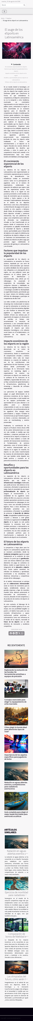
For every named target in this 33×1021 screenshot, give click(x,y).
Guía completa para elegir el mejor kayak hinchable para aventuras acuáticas (16, 814)
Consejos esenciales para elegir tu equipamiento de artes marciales (15, 701)
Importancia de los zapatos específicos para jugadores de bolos (15, 757)
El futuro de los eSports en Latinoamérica (16, 82)
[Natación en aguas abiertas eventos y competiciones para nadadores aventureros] (16, 771)
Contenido (17, 64)
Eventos (8, 18)
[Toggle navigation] (4, 11)
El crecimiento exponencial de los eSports (16, 67)
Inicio (2, 18)
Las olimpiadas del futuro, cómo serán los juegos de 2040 (16, 979)
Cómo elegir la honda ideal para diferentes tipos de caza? (15, 729)
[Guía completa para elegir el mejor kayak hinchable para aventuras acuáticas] (16, 801)
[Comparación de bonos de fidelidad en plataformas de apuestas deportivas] (16, 925)
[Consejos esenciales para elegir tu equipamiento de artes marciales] (16, 689)
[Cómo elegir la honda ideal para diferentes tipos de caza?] (16, 716)
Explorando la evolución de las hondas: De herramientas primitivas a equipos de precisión (15, 673)
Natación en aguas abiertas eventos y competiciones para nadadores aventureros (15, 785)
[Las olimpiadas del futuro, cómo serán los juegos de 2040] (16, 967)
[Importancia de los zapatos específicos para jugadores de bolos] (16, 744)
